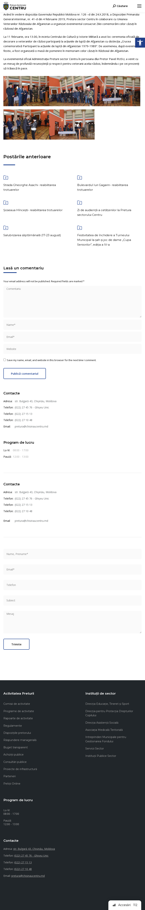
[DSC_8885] (117, 91)
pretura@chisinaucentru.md (31, 426)
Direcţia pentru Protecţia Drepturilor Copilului (109, 713)
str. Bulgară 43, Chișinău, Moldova (35, 401)
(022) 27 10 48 (23, 420)
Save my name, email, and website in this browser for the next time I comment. (51, 360)
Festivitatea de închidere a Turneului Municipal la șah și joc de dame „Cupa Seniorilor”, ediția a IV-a (104, 239)
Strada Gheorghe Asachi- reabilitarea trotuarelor (29, 187)
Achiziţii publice (13, 754)
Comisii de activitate (16, 704)
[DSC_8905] (26, 91)
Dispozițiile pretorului (17, 733)
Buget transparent (15, 747)
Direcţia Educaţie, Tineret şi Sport (107, 704)
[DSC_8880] (72, 91)
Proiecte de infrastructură (20, 769)
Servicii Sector (94, 748)
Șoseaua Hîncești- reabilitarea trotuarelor (32, 210)
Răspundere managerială (19, 740)
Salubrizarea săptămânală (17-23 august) (32, 235)
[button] (140, 43)
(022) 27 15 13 (23, 414)
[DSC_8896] (72, 124)
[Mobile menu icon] (139, 6)
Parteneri (9, 776)
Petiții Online (11, 783)
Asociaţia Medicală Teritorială (104, 730)
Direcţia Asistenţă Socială (101, 722)
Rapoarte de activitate (18, 718)
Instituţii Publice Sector (100, 756)
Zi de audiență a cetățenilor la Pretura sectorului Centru (104, 212)
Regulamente (12, 725)
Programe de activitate (18, 711)
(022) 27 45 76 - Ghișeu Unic (32, 407)
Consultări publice (15, 762)
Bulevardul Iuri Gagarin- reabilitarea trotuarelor (102, 187)
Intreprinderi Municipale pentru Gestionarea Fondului (105, 739)
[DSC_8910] (26, 124)
